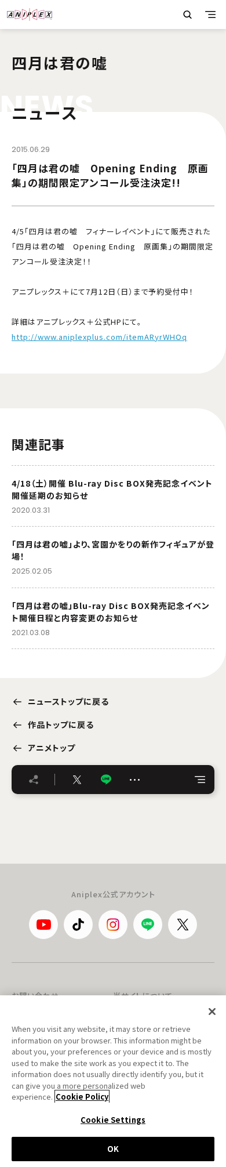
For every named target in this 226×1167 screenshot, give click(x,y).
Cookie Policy (82, 1096)
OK (113, 1148)
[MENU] (210, 14)
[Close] (212, 1011)
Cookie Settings (113, 1119)
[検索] (187, 14)
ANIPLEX (29, 14)
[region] (113, 1081)
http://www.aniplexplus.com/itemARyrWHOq (99, 336)
